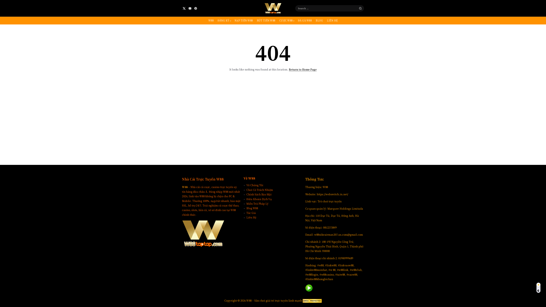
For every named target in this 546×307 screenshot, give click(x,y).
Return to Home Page (303, 69)
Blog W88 (252, 208)
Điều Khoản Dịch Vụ (259, 199)
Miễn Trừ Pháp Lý (257, 203)
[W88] (273, 8)
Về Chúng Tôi (254, 185)
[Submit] (360, 8)
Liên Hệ (251, 217)
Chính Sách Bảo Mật (258, 194)
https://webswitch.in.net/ (332, 194)
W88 (325, 187)
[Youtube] (190, 8)
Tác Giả (251, 212)
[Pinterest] (196, 8)
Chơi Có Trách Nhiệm (259, 189)
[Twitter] (184, 8)
